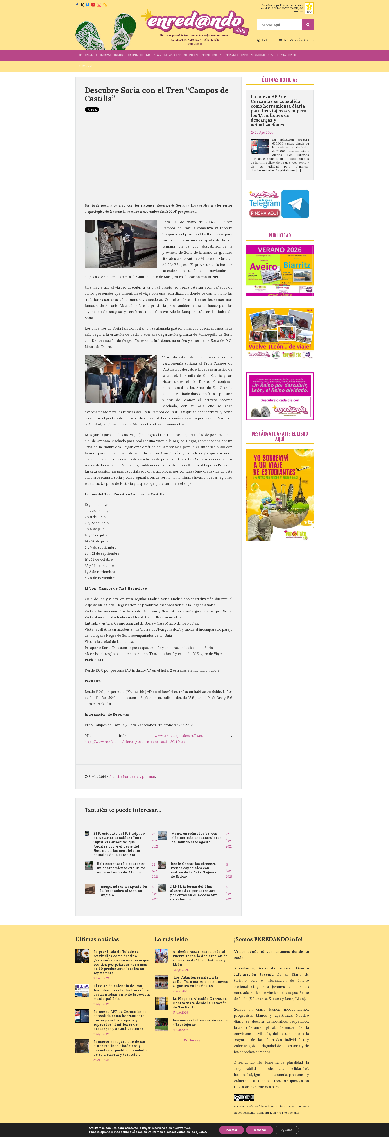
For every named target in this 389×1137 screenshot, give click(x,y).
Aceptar (231, 1130)
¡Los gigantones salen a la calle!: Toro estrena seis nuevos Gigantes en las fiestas (200, 981)
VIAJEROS (288, 55)
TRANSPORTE (237, 55)
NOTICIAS (191, 55)
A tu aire (116, 776)
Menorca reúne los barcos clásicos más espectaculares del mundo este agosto (196, 837)
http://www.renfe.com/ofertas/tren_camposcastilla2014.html (135, 742)
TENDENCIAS (212, 55)
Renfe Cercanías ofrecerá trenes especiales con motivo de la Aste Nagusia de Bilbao (193, 870)
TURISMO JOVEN (264, 55)
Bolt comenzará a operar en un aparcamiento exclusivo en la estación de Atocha (121, 867)
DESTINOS (134, 55)
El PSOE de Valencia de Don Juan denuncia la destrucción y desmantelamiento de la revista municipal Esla (121, 992)
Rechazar (259, 1130)
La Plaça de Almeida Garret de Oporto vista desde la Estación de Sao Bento (200, 1003)
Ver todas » (192, 1040)
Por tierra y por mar (139, 776)
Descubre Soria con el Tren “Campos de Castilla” (157, 94)
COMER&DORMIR (109, 55)
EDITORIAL (84, 55)
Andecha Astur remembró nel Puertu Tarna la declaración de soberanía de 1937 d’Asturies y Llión (200, 958)
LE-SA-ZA (153, 55)
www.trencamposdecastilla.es (179, 735)
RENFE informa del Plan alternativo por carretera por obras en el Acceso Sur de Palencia (193, 892)
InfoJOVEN (83, 66)
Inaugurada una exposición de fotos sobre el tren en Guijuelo (123, 890)
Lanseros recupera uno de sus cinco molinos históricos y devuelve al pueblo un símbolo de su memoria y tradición (279, 151)
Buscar (308, 24)
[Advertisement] (158, 161)
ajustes (201, 1132)
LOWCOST (172, 55)
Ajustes (286, 1130)
